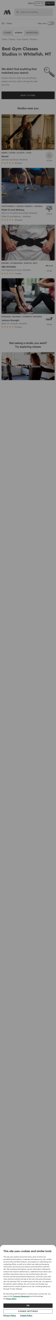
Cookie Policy (26, 1316)
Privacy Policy (11, 1299)
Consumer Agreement (21, 1296)
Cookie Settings (28, 1311)
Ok (28, 1306)
